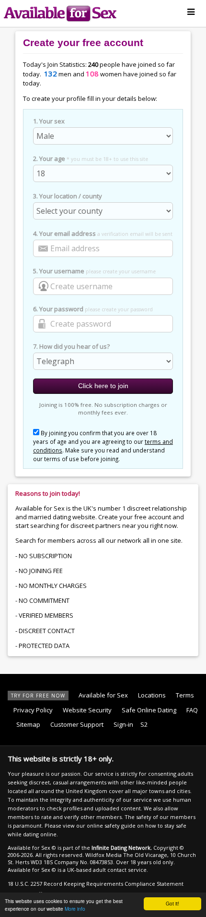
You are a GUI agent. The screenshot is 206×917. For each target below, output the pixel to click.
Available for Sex (103, 695)
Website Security (87, 710)
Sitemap (28, 724)
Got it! (172, 903)
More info (75, 908)
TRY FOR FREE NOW (38, 695)
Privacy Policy (33, 710)
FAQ (192, 710)
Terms (185, 695)
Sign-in (123, 724)
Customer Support (76, 724)
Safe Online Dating (149, 710)
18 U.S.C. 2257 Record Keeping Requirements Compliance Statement (95, 883)
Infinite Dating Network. (122, 847)
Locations (152, 695)
